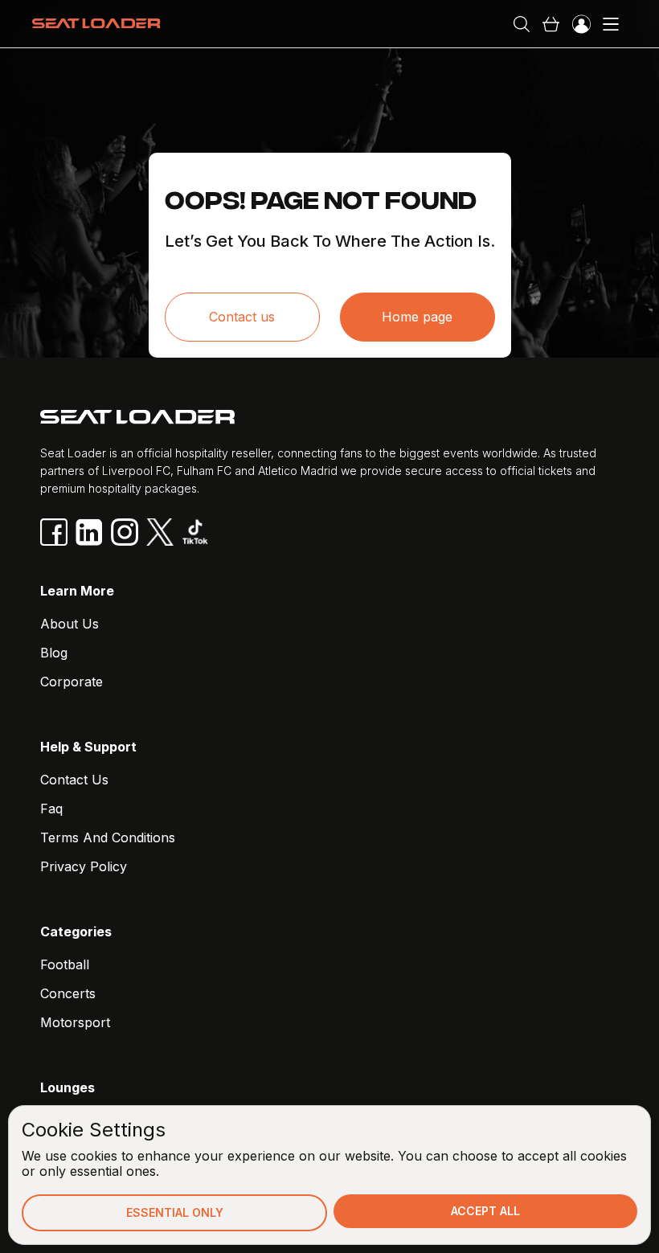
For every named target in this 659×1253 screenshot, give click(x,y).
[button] (550, 24)
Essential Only (174, 1212)
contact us (74, 779)
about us (69, 623)
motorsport (75, 1022)
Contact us (242, 317)
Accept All (485, 1211)
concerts (68, 993)
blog (54, 652)
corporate (71, 681)
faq (51, 808)
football (64, 964)
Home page (417, 317)
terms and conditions (107, 837)
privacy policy (83, 866)
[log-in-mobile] (581, 24)
